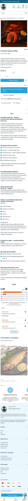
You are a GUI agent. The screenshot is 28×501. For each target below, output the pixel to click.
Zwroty (2, 430)
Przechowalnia (4, 448)
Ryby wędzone (21, 18)
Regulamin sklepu (4, 444)
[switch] (25, 499)
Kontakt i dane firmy (5, 469)
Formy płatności (4, 456)
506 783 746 (13, 406)
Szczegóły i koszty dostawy (6, 458)
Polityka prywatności (5, 468)
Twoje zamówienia (4, 442)
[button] (26, 13)
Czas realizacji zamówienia (6, 459)
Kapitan (25, 49)
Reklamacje (3, 434)
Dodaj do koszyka (13, 80)
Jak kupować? (3, 473)
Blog (1, 471)
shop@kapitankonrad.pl (15, 408)
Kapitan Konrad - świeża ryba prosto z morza (9, 18)
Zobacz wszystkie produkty (6, 340)
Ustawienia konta (4, 446)
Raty (1, 432)
